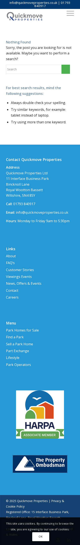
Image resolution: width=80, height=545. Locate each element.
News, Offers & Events (23, 283)
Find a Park (15, 337)
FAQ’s (10, 262)
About (11, 256)
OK (40, 536)
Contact (12, 290)
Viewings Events (19, 276)
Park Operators (18, 364)
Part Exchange (17, 351)
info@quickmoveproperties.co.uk (33, 2)
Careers (12, 297)
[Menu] (68, 12)
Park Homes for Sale (22, 330)
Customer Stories (20, 270)
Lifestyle (12, 357)
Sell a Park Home (19, 344)
